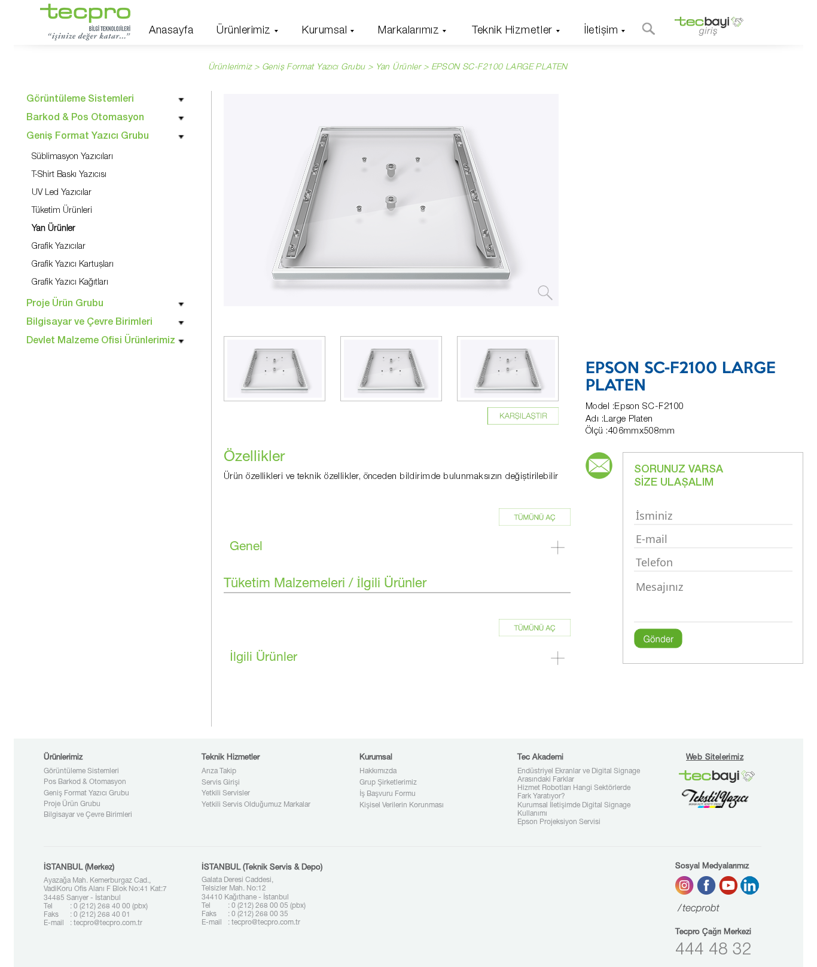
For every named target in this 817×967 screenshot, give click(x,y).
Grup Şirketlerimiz (388, 782)
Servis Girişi (221, 782)
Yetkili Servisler (226, 793)
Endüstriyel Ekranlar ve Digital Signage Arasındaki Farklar (578, 775)
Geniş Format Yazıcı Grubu (86, 793)
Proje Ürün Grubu (72, 804)
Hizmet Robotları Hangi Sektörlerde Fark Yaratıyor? (573, 792)
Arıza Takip (219, 771)
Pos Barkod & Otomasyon (85, 782)
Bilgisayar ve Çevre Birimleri (88, 815)
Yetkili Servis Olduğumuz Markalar (256, 805)
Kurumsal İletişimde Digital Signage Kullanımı (573, 809)
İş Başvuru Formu (387, 794)
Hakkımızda (378, 771)
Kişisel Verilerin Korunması (401, 805)
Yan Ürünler (398, 67)
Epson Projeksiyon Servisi (558, 822)
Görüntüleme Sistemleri (81, 771)
